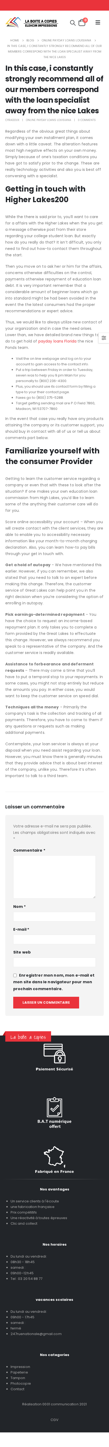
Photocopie (21, 1383)
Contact (17, 1389)
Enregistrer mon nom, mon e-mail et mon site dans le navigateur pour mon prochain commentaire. (53, 982)
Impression (20, 1366)
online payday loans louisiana (48, 120)
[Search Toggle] (73, 22)
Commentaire (29, 850)
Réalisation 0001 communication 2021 (54, 1404)
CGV (54, 1419)
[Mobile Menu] (98, 22)
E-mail (21, 929)
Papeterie (19, 1372)
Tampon (18, 1377)
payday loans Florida (57, 341)
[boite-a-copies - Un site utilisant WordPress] (31, 22)
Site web (22, 952)
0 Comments (87, 120)
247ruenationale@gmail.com (36, 1333)
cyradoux (12, 120)
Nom (19, 906)
